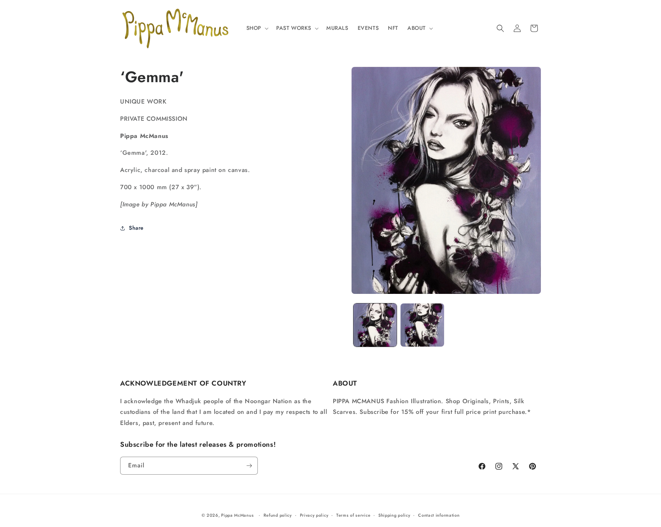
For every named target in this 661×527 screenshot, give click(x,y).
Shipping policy (394, 515)
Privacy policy (314, 515)
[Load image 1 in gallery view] (375, 325)
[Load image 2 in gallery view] (422, 325)
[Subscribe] (249, 466)
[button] (257, 28)
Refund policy (278, 515)
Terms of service (353, 515)
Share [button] (136, 228)
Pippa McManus (237, 515)
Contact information (438, 515)
